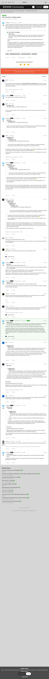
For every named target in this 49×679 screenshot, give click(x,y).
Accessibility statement (32, 510)
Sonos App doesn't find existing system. (10, 487)
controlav (7, 441)
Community (3, 10)
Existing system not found (15, 54)
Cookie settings (24, 510)
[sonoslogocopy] (24, 2)
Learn (6, 2)
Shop (3, 2)
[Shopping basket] (45, 2)
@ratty (11, 383)
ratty (6, 342)
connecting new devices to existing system (11, 501)
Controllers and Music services (31, 10)
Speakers (4, 471)
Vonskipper (7, 22)
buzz (6, 237)
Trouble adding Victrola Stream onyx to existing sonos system (14, 497)
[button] (1, 7)
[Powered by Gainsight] (24, 508)
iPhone (7, 54)
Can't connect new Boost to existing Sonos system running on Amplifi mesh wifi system (20, 473)
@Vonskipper (7, 381)
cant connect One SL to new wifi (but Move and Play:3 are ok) (14, 494)
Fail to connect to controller (7, 480)
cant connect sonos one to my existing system (11, 470)
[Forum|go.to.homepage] (13, 7)
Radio (13, 2)
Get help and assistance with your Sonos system (15, 10)
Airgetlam (7, 249)
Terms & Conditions (16, 510)
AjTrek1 (6, 80)
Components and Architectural (8, 475)
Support (9, 2)
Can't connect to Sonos (7, 490)
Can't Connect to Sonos (25, 54)
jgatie (6, 103)
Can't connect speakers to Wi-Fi (8, 484)
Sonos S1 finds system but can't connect (10, 477)
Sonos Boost (34, 54)
